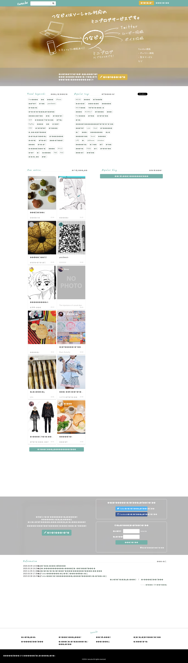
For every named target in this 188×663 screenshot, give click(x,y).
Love (88, 128)
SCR (30, 120)
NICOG (78, 99)
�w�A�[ (32, 140)
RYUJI (60, 148)
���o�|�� (93, 104)
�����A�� (81, 136)
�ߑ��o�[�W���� (37, 132)
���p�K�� (65, 644)
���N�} (80, 148)
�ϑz (95, 148)
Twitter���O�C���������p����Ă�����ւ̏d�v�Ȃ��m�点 (74, 576)
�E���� (99, 112)
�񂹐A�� (93, 144)
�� (42, 99)
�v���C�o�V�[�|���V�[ (73, 642)
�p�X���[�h (118, 537)
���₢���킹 (103, 642)
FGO (61, 153)
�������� (96, 132)
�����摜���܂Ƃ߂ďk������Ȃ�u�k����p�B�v (29, 656)
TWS (55, 153)
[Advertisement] (141, 115)
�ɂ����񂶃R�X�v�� (44, 120)
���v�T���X (56, 140)
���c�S (80, 153)
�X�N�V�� (102, 116)
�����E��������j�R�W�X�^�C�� (94, 124)
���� (50, 99)
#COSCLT (88, 112)
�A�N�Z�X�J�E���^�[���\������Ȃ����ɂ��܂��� (71, 571)
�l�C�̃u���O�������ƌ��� (131, 176)
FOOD (89, 148)
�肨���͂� (97, 99)
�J (38, 153)
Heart (95, 128)
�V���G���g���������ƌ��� (56, 449)
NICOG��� (80, 108)
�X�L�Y (41, 144)
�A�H (31, 153)
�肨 (101, 144)
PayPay (31, 124)
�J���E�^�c (140, 642)
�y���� (46, 153)
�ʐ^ (77, 132)
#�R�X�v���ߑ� (96, 108)
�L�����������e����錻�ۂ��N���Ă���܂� (68, 568)
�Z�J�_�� (34, 157)
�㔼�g (59, 120)
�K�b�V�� (105, 148)
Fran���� (33, 99)
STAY (30, 128)
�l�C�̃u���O (103, 637)
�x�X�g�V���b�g (37, 136)
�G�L (78, 120)
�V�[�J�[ (33, 108)
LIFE (77, 140)
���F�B (80, 128)
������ (106, 104)
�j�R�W (32, 104)
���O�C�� (162, 3)
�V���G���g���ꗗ (70, 637)
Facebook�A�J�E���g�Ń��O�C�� (133, 514)
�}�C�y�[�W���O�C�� (147, 637)
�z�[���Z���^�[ (37, 148)
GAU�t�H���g (160, 585)
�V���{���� (56, 136)
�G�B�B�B (40, 128)
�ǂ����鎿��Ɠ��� (152, 580)
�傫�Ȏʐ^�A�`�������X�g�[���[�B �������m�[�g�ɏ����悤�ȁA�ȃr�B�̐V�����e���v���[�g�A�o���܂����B (57, 519)
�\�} (48, 116)
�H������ (106, 128)
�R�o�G (43, 140)
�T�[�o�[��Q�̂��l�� (53, 566)
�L (83, 140)
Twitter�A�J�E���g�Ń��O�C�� (133, 509)
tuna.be (94, 632)
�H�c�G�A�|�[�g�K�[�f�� (41, 112)
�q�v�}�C (80, 104)
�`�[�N (55, 124)
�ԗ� (108, 132)
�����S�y (81, 144)
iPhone (58, 99)
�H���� (53, 128)
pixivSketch (52, 104)
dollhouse (90, 140)
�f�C (44, 157)
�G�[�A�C (58, 116)
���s (109, 112)
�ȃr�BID (117, 531)
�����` (102, 136)
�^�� (42, 104)
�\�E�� (90, 153)
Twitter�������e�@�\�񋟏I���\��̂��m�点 (64, 574)
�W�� (91, 116)
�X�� (108, 144)
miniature (100, 140)
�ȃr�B (113, 77)
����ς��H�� (36, 116)
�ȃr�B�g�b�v (28, 637)
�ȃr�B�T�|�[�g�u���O (123, 580)
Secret (93, 136)
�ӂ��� (149, 585)
